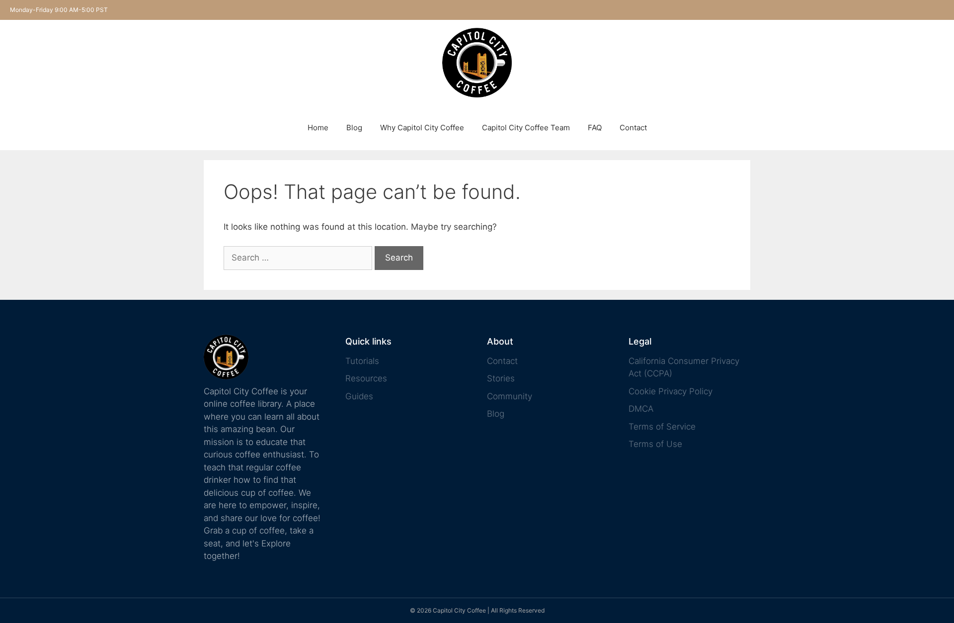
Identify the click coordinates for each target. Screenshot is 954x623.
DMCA (641, 409)
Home (318, 127)
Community (509, 396)
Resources (366, 378)
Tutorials (362, 361)
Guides (359, 396)
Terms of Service (662, 427)
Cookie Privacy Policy (671, 391)
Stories (501, 378)
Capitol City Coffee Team (526, 127)
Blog (354, 127)
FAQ (595, 127)
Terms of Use (655, 444)
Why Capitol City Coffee (422, 127)
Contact (633, 127)
